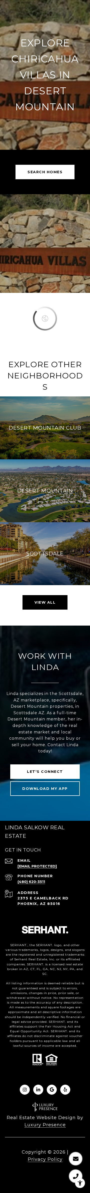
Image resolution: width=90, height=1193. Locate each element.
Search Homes (45, 172)
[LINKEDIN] (38, 1090)
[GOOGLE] (52, 1090)
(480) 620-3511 (31, 881)
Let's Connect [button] (45, 771)
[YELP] (65, 1090)
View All (45, 602)
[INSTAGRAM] (25, 1090)
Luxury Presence (45, 1125)
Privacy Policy (45, 1159)
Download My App (45, 788)
